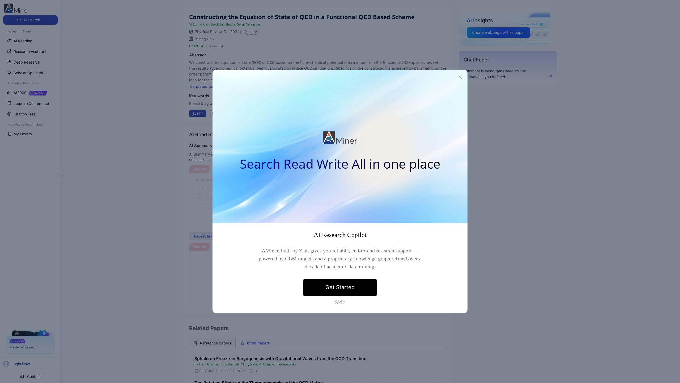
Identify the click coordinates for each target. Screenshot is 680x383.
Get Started (340, 287)
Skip (340, 302)
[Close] (460, 77)
